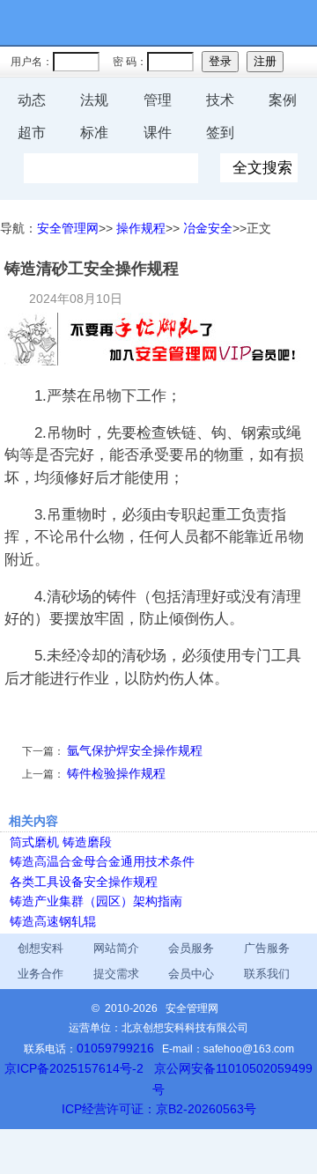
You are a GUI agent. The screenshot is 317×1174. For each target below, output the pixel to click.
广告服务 (267, 948)
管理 (158, 99)
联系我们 (267, 973)
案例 (283, 99)
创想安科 (40, 948)
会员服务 (191, 948)
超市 (32, 132)
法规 (94, 99)
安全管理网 (68, 228)
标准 (94, 132)
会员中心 (191, 973)
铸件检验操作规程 (116, 773)
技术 (220, 99)
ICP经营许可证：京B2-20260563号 (159, 1109)
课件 (158, 132)
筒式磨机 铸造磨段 (61, 842)
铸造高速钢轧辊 (53, 921)
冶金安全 (207, 228)
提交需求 (116, 973)
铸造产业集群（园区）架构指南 (96, 901)
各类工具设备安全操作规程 (84, 882)
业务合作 (40, 973)
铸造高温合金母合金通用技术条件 (102, 861)
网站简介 (116, 948)
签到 (220, 132)
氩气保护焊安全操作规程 (135, 750)
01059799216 (115, 1048)
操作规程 (141, 228)
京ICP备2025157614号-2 (74, 1068)
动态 (32, 99)
